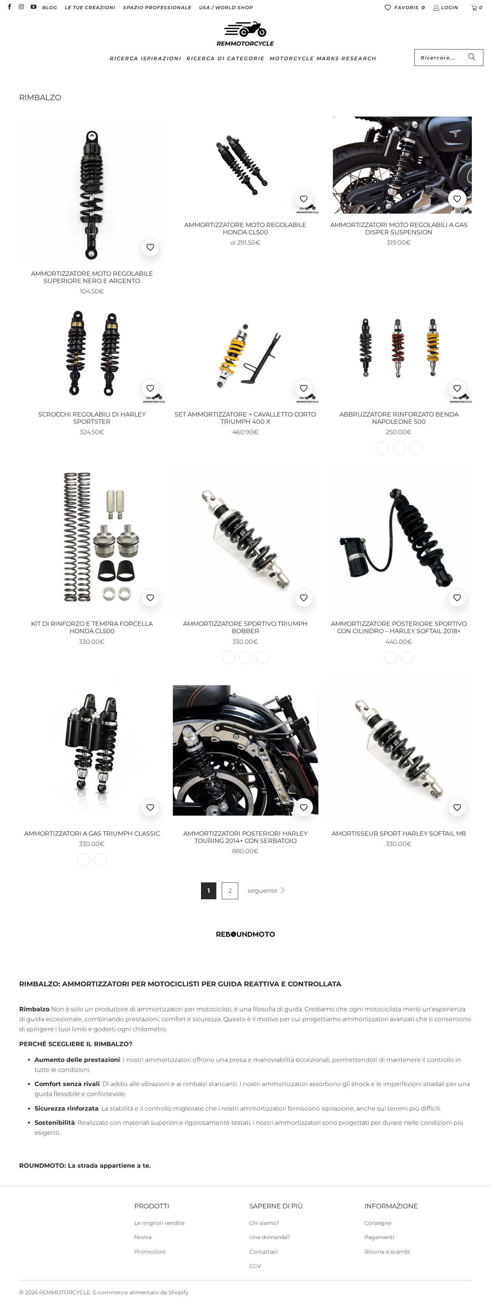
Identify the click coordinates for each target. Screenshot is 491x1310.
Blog (49, 7)
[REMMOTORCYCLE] (245, 34)
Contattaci (263, 1251)
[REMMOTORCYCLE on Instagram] (21, 7)
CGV (255, 1265)
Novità (143, 1237)
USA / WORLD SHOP (226, 7)
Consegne (377, 1222)
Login (449, 7)
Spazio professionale (157, 7)
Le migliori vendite (159, 1222)
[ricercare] (471, 57)
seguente (263, 890)
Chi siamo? (264, 1222)
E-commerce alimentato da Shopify (140, 1292)
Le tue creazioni (90, 7)
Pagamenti (379, 1237)
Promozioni (150, 1251)
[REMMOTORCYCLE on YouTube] (33, 7)
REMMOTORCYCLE (64, 1292)
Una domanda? (269, 1237)
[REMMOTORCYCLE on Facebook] (9, 7)
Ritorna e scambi (387, 1251)
